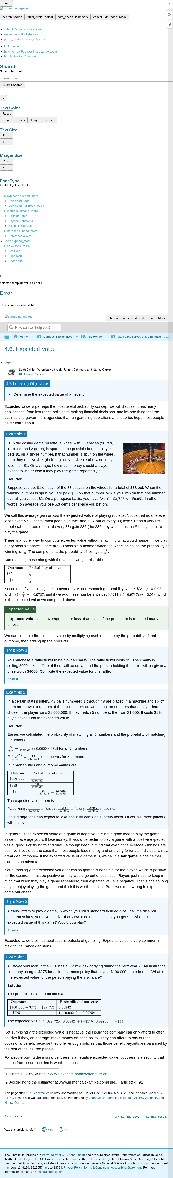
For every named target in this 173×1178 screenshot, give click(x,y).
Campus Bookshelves (58, 336)
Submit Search (12, 84)
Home (24, 336)
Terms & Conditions (96, 1167)
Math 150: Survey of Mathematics (139, 336)
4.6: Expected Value (39, 1093)
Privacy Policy (73, 1167)
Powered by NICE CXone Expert (64, 1154)
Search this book (11, 71)
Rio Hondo (95, 336)
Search (11, 328)
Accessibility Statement (126, 1167)
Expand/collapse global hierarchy (9, 337)
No (66, 1129)
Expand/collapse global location (166, 335)
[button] (15, 256)
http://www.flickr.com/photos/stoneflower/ (73, 1074)
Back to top (11, 1116)
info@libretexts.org (51, 1171)
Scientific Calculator (21, 225)
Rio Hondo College (31, 374)
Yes (50, 1129)
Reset (7, 113)
